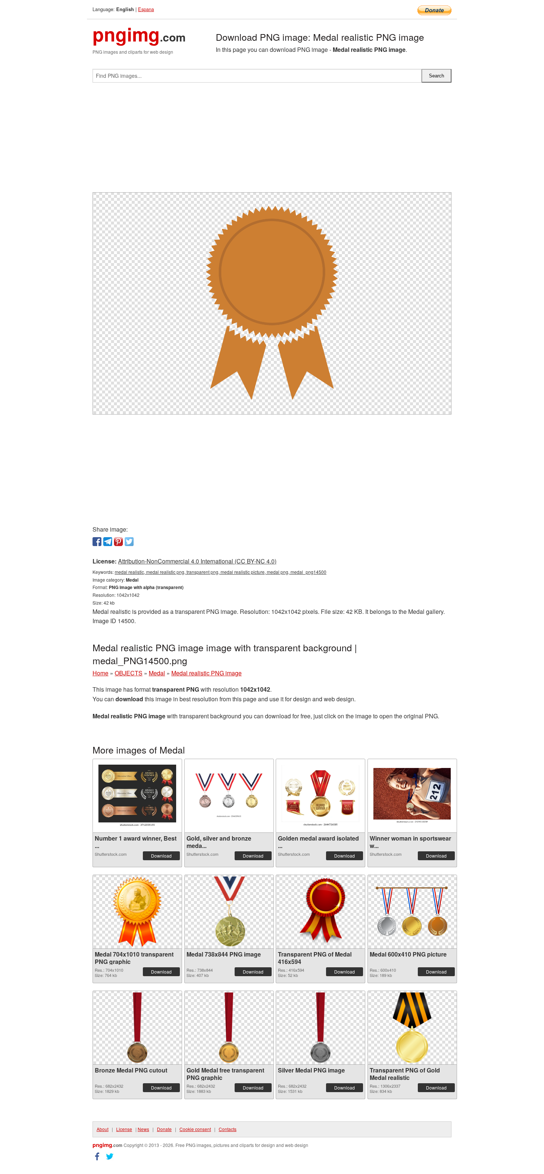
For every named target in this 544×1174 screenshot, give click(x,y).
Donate (164, 1129)
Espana (146, 9)
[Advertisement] (272, 140)
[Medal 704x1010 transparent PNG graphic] (137, 912)
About (102, 1129)
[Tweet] (129, 541)
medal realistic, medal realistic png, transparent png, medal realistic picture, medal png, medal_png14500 (220, 572)
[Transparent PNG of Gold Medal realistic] (412, 1027)
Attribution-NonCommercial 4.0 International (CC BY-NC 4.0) (197, 561)
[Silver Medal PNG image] (320, 1027)
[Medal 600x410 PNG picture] (412, 912)
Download (161, 855)
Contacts (227, 1129)
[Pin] (118, 541)
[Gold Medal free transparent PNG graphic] (229, 1027)
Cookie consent (195, 1129)
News (143, 1129)
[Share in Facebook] (97, 541)
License (124, 1129)
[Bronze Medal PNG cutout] (137, 1027)
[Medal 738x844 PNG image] (228, 912)
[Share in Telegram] (107, 541)
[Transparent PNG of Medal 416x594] (320, 912)
